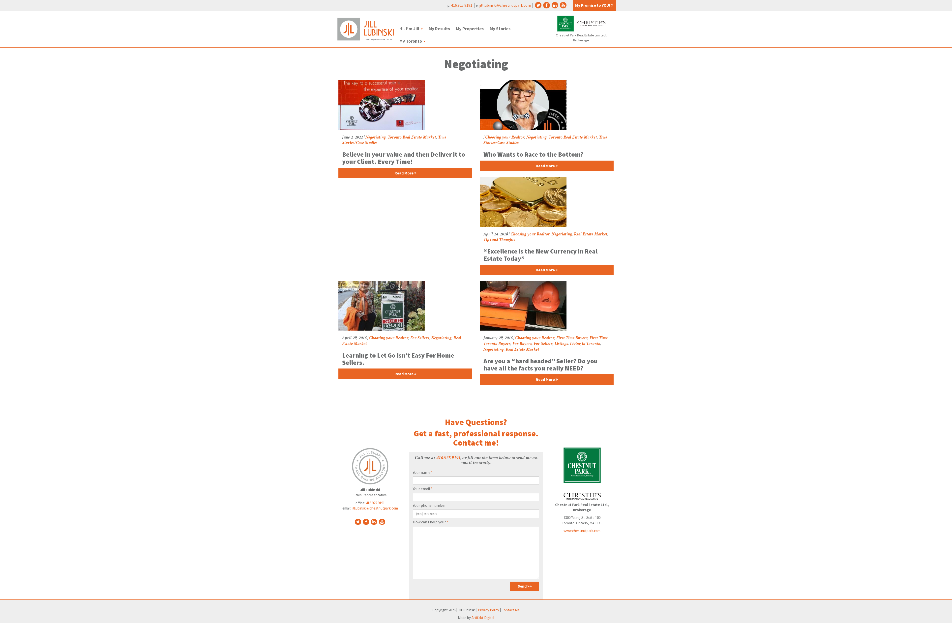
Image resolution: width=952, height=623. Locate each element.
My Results (439, 28)
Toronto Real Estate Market (412, 138)
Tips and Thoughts (499, 240)
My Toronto (411, 41)
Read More (404, 172)
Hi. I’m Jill (409, 28)
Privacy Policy (488, 610)
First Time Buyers (572, 338)
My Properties (470, 28)
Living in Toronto (585, 344)
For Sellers (419, 338)
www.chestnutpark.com (582, 530)
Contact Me (511, 610)
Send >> (525, 586)
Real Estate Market (590, 234)
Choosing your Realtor (504, 138)
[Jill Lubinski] (365, 29)
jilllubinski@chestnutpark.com (505, 5)
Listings (561, 344)
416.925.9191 (462, 5)
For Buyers (522, 344)
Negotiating (375, 138)
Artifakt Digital (483, 617)
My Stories (500, 28)
